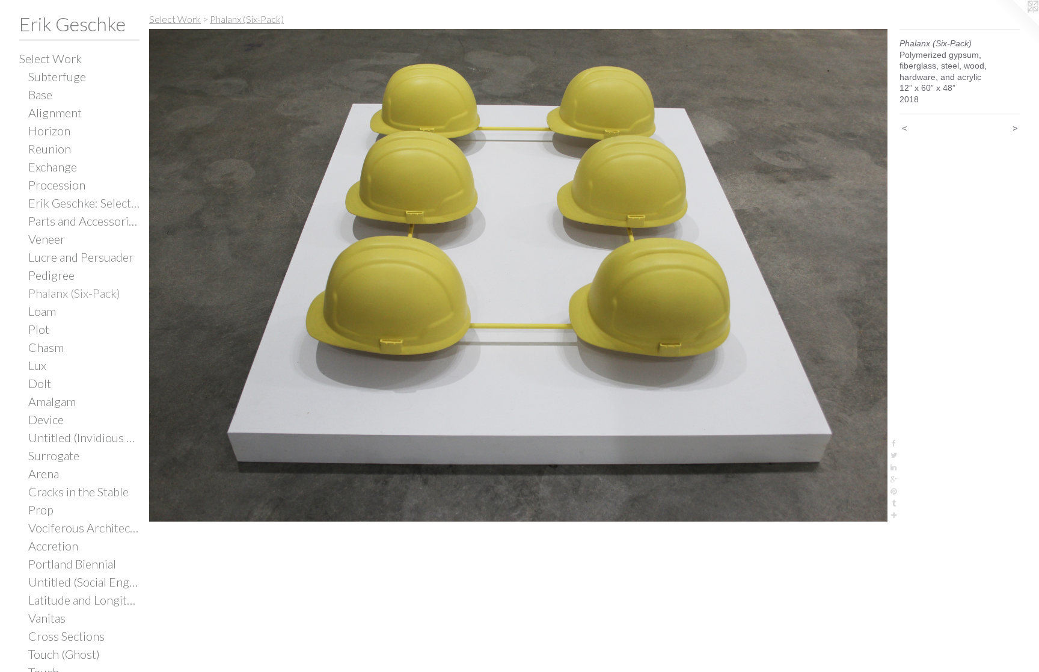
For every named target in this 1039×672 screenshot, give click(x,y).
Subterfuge (57, 76)
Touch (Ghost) (64, 654)
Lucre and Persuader (80, 257)
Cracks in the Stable (78, 491)
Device (46, 419)
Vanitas (47, 618)
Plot (38, 329)
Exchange (52, 166)
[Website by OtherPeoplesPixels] (1015, 24)
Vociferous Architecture (83, 527)
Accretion (53, 545)
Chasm (46, 347)
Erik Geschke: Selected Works (83, 203)
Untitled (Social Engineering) (83, 582)
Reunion (49, 148)
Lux (37, 365)
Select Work (50, 58)
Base (40, 94)
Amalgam (52, 401)
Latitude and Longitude (83, 600)
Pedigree (51, 275)
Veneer (46, 239)
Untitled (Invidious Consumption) (83, 437)
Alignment (55, 112)
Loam (42, 311)
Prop (41, 509)
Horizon (49, 130)
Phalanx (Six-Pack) (74, 293)
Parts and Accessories (83, 221)
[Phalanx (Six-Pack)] (518, 275)
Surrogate (53, 455)
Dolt (39, 383)
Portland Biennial (72, 563)
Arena (43, 473)
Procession (56, 184)
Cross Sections (66, 636)
